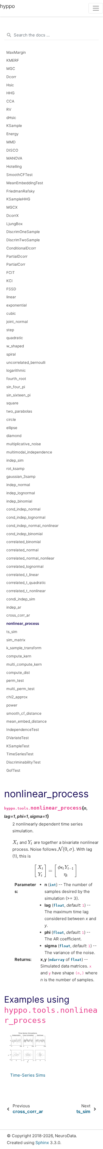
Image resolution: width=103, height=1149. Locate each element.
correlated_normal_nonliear (30, 558)
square (12, 403)
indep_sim (15, 460)
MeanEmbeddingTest (24, 183)
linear (11, 297)
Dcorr (11, 77)
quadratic (14, 338)
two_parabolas (19, 411)
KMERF (12, 60)
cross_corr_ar (18, 615)
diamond (13, 435)
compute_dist (18, 672)
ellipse (11, 427)
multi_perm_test (20, 688)
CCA (10, 101)
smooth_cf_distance (23, 713)
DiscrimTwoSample (23, 240)
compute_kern (18, 656)
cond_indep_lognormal (25, 517)
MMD (11, 142)
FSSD (11, 289)
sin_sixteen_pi (18, 395)
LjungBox (14, 224)
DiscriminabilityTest (23, 762)
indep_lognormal (20, 493)
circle (11, 419)
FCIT (10, 272)
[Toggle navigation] (95, 8)
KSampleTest (17, 746)
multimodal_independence (29, 452)
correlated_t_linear (22, 574)
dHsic (11, 117)
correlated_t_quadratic (26, 582)
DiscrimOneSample (23, 231)
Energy (12, 134)
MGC (10, 68)
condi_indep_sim (20, 599)
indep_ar (13, 607)
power (11, 705)
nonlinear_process (22, 623)
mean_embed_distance (26, 721)
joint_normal (17, 321)
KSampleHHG (18, 199)
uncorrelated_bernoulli (25, 362)
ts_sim (11, 631)
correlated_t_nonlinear (26, 591)
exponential (16, 305)
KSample (14, 125)
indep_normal (18, 485)
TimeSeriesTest (20, 754)
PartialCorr (15, 264)
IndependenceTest (22, 729)
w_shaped (15, 346)
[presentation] (15, 842)
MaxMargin (16, 52)
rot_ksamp (15, 468)
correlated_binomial (23, 542)
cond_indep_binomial (24, 534)
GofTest (13, 770)
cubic (11, 313)
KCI (9, 281)
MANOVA (14, 158)
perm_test (15, 680)
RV (8, 109)
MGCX (12, 207)
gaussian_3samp (20, 476)
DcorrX (12, 215)
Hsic (10, 85)
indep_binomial (19, 501)
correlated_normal (22, 550)
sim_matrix (15, 640)
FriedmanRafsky (20, 191)
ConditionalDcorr (21, 248)
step (10, 330)
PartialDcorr (16, 256)
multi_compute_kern (24, 664)
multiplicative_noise (23, 444)
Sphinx (42, 1142)
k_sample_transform (23, 648)
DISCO (12, 150)
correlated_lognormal (24, 566)
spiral (11, 354)
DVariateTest (17, 738)
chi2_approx (16, 697)
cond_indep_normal (23, 509)
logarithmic (16, 370)
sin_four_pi (15, 387)
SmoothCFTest (19, 174)
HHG (10, 93)
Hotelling (14, 166)
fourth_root (16, 378)
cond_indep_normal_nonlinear (32, 525)
